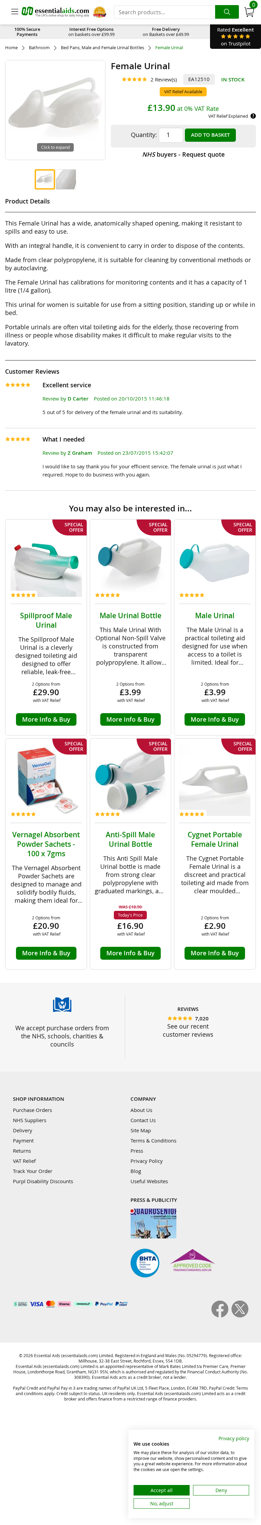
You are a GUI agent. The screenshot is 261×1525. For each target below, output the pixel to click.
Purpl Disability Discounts (43, 1181)
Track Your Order (32, 1171)
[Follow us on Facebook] (221, 1315)
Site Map (140, 1130)
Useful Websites (149, 1181)
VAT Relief (24, 1160)
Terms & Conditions (153, 1140)
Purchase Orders (32, 1110)
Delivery (22, 1130)
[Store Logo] (55, 12)
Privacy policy (234, 1438)
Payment (23, 1140)
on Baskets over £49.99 (166, 31)
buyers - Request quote (183, 154)
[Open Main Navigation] (14, 12)
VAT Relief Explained (228, 116)
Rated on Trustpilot (235, 36)
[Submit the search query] (227, 12)
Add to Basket (210, 134)
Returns (22, 1150)
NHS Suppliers (29, 1120)
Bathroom (39, 48)
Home (11, 48)
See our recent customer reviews (188, 1030)
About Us (141, 1110)
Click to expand (55, 147)
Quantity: (144, 135)
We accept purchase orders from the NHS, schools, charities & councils (62, 1036)
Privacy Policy (146, 1160)
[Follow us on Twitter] (239, 1315)
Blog (135, 1171)
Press (136, 1150)
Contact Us (143, 1120)
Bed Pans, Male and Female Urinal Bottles (102, 48)
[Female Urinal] (45, 179)
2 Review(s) (164, 79)
